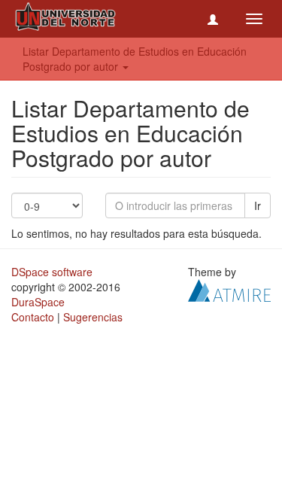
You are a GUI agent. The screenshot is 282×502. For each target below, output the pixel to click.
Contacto (32, 316)
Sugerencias (93, 316)
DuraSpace (38, 301)
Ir (257, 205)
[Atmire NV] (229, 289)
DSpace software (51, 271)
